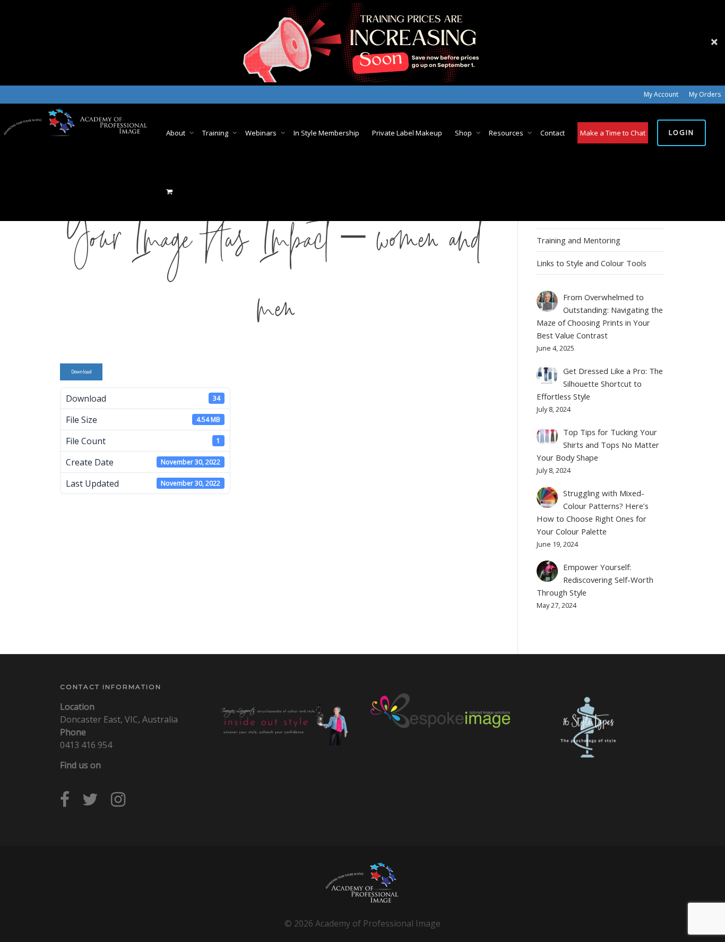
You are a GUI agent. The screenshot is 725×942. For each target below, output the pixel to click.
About (176, 133)
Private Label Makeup (407, 133)
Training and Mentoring (578, 240)
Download (81, 372)
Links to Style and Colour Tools (591, 263)
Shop (464, 133)
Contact (552, 133)
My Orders (705, 94)
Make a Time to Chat (612, 133)
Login (681, 132)
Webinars (261, 133)
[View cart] (169, 191)
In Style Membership (326, 133)
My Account (661, 94)
